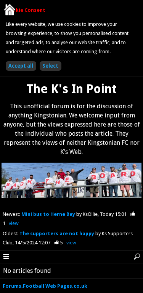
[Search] (137, 256)
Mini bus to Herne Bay (48, 214)
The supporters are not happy (57, 233)
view (14, 223)
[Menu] (6, 256)
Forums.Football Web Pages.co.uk (45, 286)
